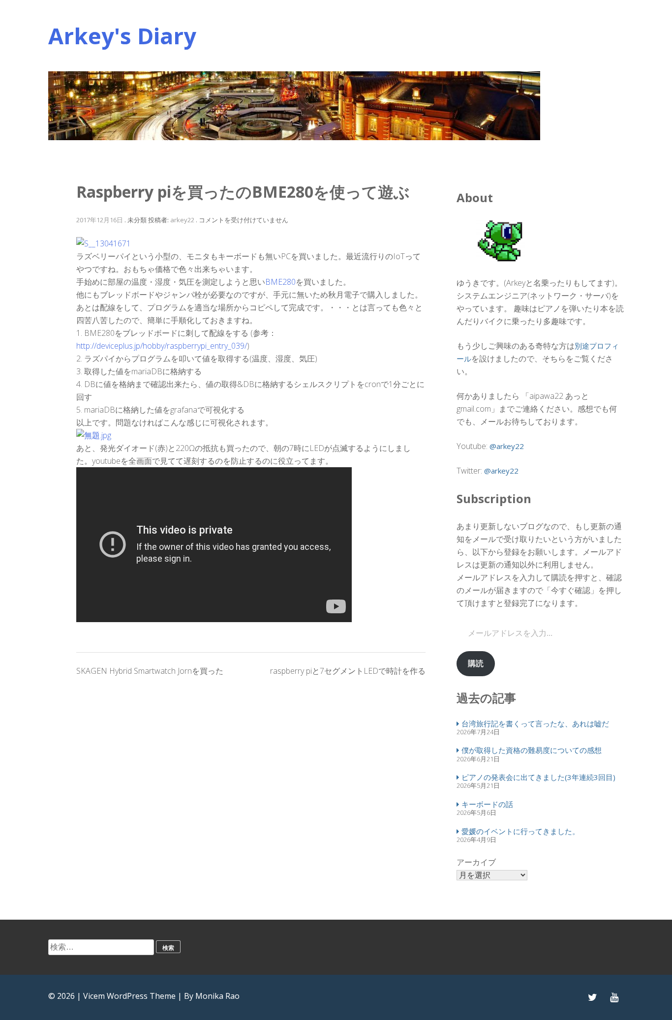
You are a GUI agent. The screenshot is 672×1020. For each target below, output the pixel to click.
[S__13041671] (103, 243)
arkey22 (182, 219)
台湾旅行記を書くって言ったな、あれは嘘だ (535, 723)
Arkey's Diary (122, 36)
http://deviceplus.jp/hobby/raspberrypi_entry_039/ (161, 345)
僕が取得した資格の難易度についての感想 (531, 750)
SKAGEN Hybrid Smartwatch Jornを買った (149, 670)
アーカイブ (476, 862)
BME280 (280, 281)
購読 (476, 663)
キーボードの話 (487, 804)
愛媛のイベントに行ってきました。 (520, 831)
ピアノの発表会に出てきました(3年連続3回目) (538, 777)
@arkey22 (506, 446)
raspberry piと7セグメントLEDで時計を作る (348, 670)
